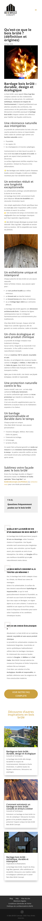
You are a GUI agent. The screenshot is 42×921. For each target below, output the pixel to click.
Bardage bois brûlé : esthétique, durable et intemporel (17, 859)
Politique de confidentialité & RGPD (20, 906)
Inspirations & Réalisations (16, 864)
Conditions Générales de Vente (19, 904)
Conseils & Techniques (14, 756)
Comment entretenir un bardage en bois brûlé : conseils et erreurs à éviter (19, 806)
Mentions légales (20, 901)
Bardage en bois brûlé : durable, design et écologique (21, 752)
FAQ (17, 898)
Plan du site (25, 898)
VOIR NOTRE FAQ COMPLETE (21, 694)
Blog (11, 898)
